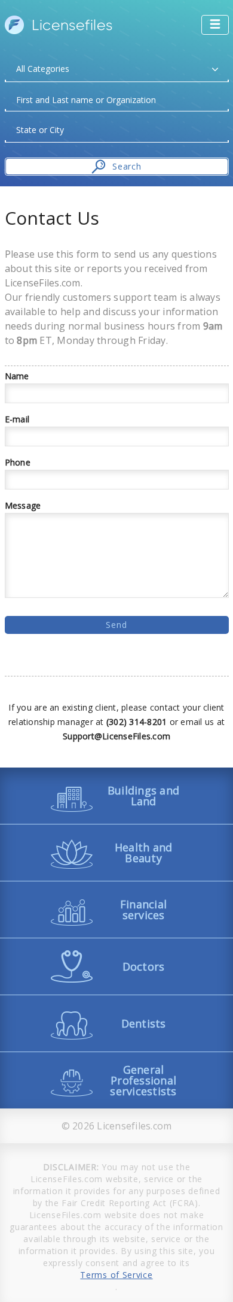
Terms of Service (116, 1274)
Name (17, 376)
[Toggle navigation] (215, 25)
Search (127, 166)
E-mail (17, 419)
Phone (17, 462)
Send (116, 624)
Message (23, 506)
